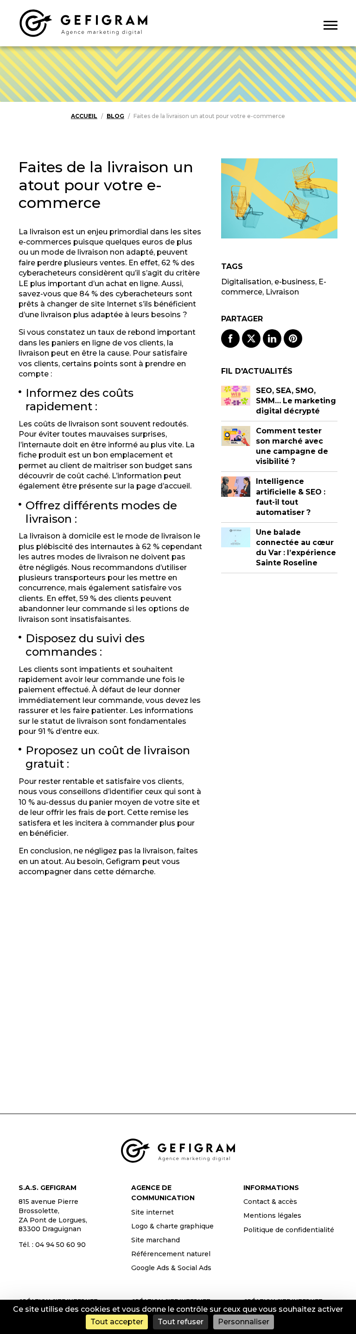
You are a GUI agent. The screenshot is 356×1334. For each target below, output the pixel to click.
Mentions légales (272, 1215)
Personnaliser (243, 1321)
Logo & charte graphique (172, 1226)
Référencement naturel (170, 1254)
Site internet (152, 1212)
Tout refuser (180, 1321)
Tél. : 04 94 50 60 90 (52, 1244)
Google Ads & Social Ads (171, 1268)
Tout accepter (116, 1321)
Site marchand (155, 1240)
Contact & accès (270, 1201)
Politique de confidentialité (288, 1230)
